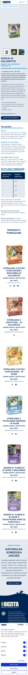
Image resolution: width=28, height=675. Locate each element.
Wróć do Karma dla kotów (10, 6)
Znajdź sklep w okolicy (11, 117)
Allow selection (14, 668)
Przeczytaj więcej (14, 583)
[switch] (25, 647)
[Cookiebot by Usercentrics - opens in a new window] (18, 625)
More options (21, 660)
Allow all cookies (14, 664)
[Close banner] (26, 624)
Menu (21, 2)
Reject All (14, 672)
